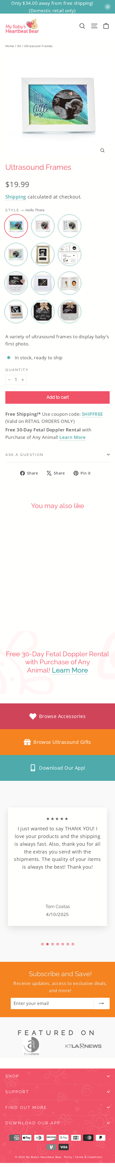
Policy (68, 1157)
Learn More (72, 437)
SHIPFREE (92, 414)
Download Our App (32, 1123)
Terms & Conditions (88, 1157)
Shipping (15, 196)
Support (17, 1092)
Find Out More (26, 1107)
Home (9, 46)
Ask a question (24, 455)
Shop (12, 1076)
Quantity (16, 370)
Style (24, 210)
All (19, 46)
